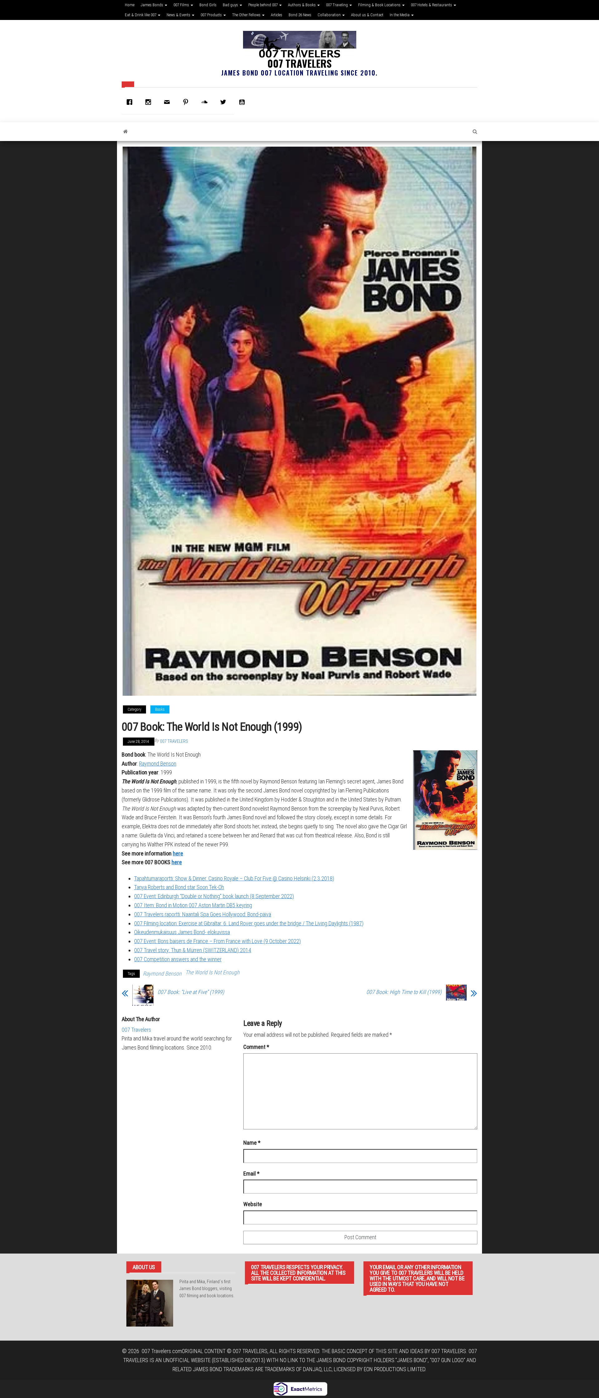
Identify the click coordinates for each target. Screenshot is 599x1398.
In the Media (400, 14)
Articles (276, 14)
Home (129, 4)
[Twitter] (224, 102)
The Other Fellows (246, 14)
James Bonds (152, 4)
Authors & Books (302, 4)
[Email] (168, 102)
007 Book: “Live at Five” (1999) (191, 992)
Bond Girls (208, 4)
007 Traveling (337, 4)
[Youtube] (243, 102)
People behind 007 (263, 4)
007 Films (181, 4)
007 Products (212, 14)
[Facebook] (131, 102)
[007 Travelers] (125, 131)
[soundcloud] (206, 102)
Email (251, 1173)
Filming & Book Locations (380, 4)
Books (160, 709)
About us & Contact (367, 14)
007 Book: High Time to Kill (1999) (403, 992)
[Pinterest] (187, 102)
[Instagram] (149, 102)
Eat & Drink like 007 (141, 14)
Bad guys (231, 4)
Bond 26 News (300, 14)
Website (252, 1204)
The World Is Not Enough (212, 972)
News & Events (179, 14)
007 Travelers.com (162, 1351)
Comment (256, 1047)
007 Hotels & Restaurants (432, 4)
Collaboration (330, 14)
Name (252, 1142)
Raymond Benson (157, 763)
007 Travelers (299, 63)
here (177, 862)
